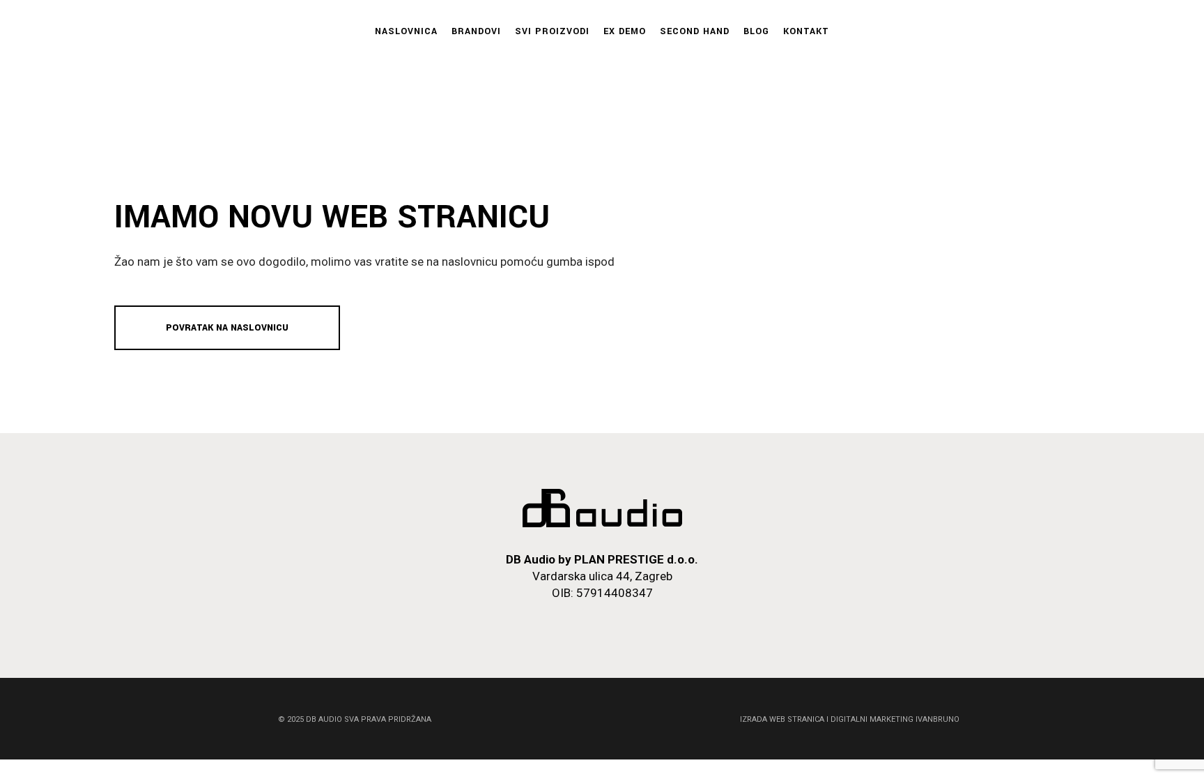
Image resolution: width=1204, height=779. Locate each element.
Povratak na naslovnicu (227, 328)
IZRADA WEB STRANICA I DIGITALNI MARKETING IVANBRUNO (849, 719)
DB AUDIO (324, 719)
